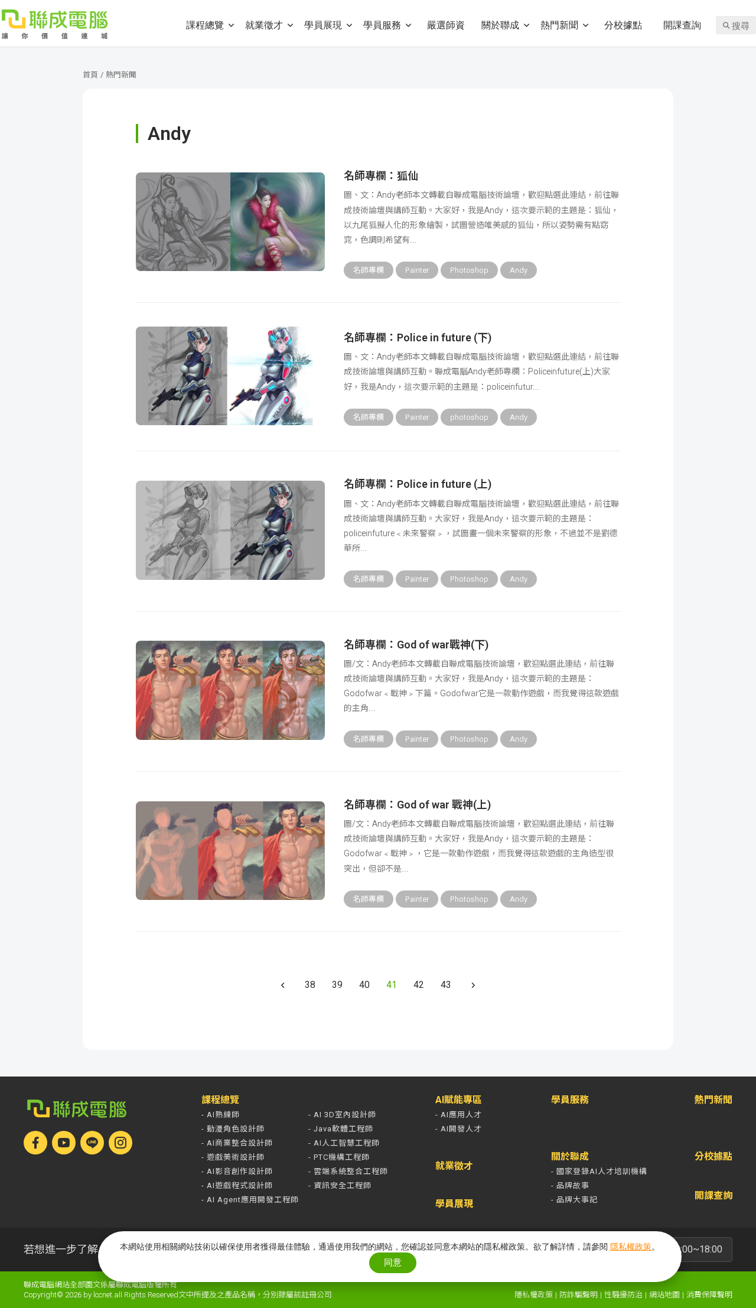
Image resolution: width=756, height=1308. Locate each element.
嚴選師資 (446, 24)
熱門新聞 (559, 24)
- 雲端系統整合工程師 (348, 1171)
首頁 (90, 74)
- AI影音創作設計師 (237, 1171)
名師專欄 (368, 270)
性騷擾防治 (623, 1295)
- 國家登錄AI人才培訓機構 (599, 1171)
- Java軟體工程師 (340, 1128)
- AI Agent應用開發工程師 (250, 1199)
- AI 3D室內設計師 (342, 1114)
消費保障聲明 (709, 1295)
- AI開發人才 (458, 1128)
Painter (417, 270)
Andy (518, 270)
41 (391, 984)
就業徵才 (264, 24)
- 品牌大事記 (574, 1199)
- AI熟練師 (220, 1114)
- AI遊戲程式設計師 (237, 1185)
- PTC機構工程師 (339, 1157)
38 (310, 984)
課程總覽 (205, 24)
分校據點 (623, 24)
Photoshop (469, 270)
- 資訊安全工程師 (340, 1185)
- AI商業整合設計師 (237, 1143)
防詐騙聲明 (578, 1295)
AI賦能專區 (458, 1100)
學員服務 (382, 24)
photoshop (469, 417)
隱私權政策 (533, 1295)
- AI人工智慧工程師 (344, 1143)
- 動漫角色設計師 (233, 1128)
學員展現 (323, 24)
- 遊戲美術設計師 (233, 1157)
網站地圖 (664, 1295)
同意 (393, 1262)
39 (337, 984)
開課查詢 (682, 24)
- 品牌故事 (570, 1185)
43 (446, 984)
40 (364, 984)
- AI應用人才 (458, 1114)
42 (418, 984)
